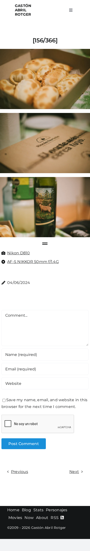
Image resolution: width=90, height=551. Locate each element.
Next (74, 471)
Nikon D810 (18, 253)
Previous (19, 471)
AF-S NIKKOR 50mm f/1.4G (33, 261)
